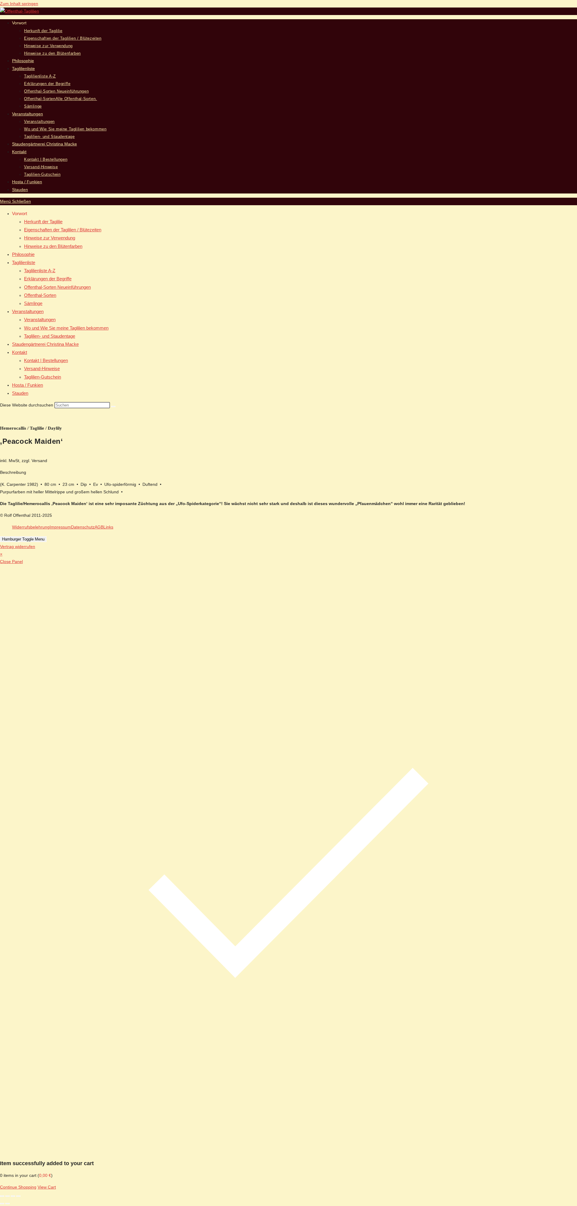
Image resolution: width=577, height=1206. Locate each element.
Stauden (20, 393)
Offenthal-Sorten (40, 295)
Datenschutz (83, 527)
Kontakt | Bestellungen (46, 360)
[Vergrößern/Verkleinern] (2, 1196)
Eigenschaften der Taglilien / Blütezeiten (62, 229)
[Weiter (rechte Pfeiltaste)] (7, 1203)
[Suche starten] (113, 406)
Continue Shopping (18, 1187)
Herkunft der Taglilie (43, 221)
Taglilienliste (23, 262)
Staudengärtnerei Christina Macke (45, 344)
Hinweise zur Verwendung (49, 237)
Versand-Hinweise (42, 368)
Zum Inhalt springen (19, 3)
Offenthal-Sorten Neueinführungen (57, 287)
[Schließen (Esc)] (18, 1196)
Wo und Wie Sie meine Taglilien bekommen (66, 327)
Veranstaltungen (28, 311)
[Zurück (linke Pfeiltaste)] (2, 1203)
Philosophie (23, 254)
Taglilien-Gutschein (42, 376)
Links (108, 527)
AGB (99, 527)
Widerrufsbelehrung (31, 527)
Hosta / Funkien (27, 385)
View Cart (47, 1187)
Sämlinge (33, 303)
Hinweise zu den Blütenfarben (53, 246)
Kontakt (19, 352)
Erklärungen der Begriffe (48, 278)
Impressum (60, 527)
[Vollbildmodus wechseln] (7, 1196)
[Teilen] (13, 1196)
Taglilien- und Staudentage (49, 336)
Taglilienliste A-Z (39, 270)
